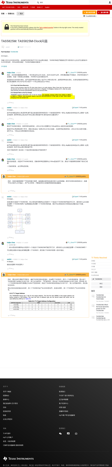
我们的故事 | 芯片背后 (10, 403)
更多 (21, 13)
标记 (101, 283)
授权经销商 (19, 445)
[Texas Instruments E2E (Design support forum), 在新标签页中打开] (68, 434)
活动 (4, 407)
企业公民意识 (7, 419)
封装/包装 (62, 407)
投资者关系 (7, 411)
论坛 (19, 7)
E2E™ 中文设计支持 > (8, 7)
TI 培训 (32, 7)
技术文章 (25, 7)
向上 (8, 103)
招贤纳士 (6, 395)
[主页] (16, 2)
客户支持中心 (63, 403)
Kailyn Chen (11, 72)
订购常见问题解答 (9, 445)
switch (8, 47)
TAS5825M (98, 279)
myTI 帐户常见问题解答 (67, 415)
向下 (13, 103)
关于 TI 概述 (7, 391)
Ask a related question (46, 27)
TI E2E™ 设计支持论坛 (66, 395)
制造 (4, 415)
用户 (110, 2)
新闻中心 (6, 399)
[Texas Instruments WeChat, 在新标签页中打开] (60, 434)
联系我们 (62, 391)
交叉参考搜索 (63, 399)
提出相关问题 (90, 12)
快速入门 (40, 7)
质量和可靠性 (64, 411)
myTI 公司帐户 (8, 437)
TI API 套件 (6, 433)
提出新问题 (104, 12)
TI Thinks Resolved (99, 258)
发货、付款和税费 (9, 441)
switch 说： (13, 245)
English (47, 7)
